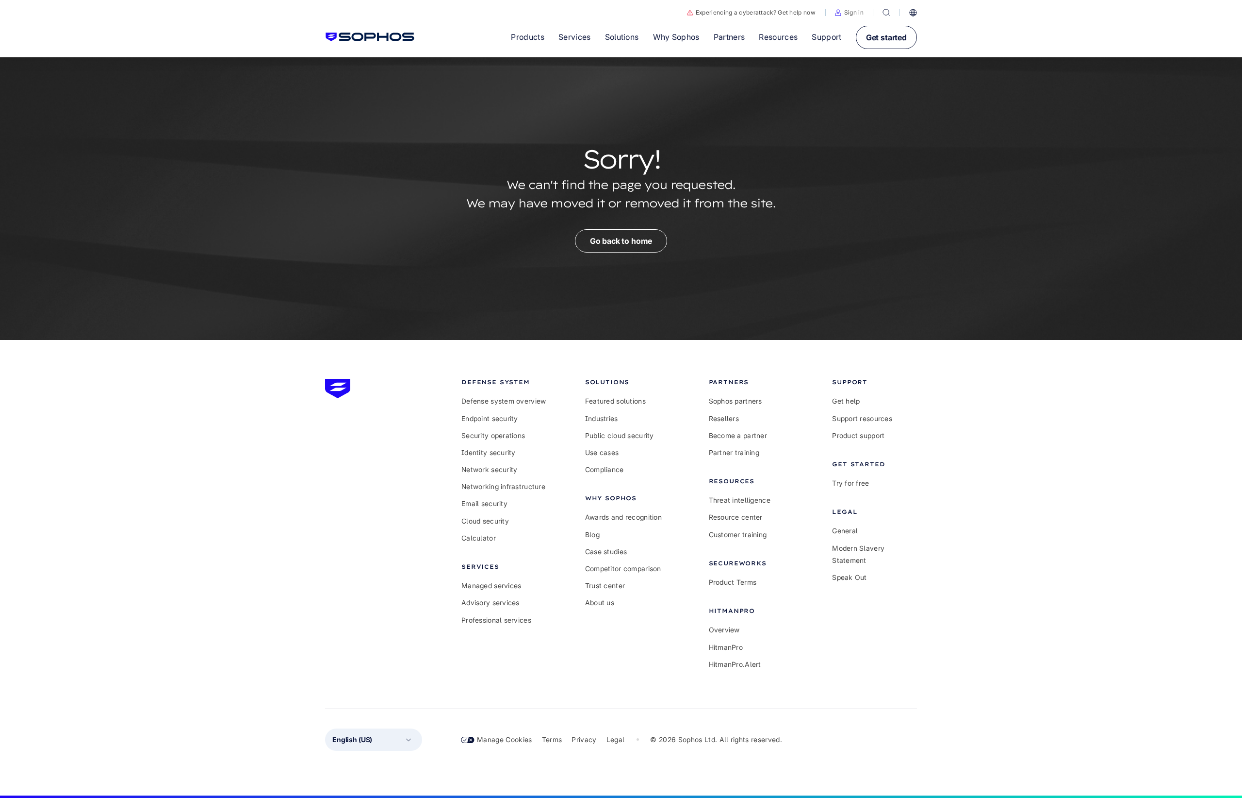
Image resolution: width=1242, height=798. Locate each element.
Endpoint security (489, 418)
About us (599, 602)
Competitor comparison (623, 568)
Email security (484, 503)
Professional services (496, 620)
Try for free (850, 483)
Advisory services (490, 602)
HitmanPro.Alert (735, 664)
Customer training (738, 534)
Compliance (604, 469)
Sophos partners (735, 401)
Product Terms (733, 582)
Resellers (724, 418)
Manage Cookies (504, 739)
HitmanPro (726, 647)
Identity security (488, 452)
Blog (592, 534)
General (845, 530)
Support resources (862, 418)
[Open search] (886, 13)
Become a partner (738, 435)
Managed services (491, 585)
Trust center (605, 585)
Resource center (736, 517)
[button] (849, 12)
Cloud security (485, 521)
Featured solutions (615, 401)
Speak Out (849, 577)
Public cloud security (619, 435)
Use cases (602, 452)
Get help (846, 401)
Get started (886, 37)
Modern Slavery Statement (858, 554)
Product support (858, 435)
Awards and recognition (623, 517)
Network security (489, 469)
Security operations (493, 435)
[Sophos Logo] (370, 37)
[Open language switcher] (913, 13)
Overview (724, 630)
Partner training (734, 452)
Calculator (478, 538)
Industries (601, 418)
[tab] (503, 382)
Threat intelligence (739, 500)
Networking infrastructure (503, 486)
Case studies (606, 551)
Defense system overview (503, 401)
